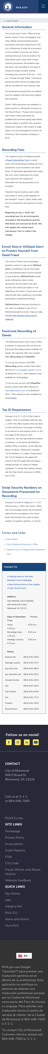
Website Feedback (18, 880)
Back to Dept (12, 21)
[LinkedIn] (27, 742)
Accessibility (14, 844)
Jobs (8, 900)
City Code (12, 863)
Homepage (12, 831)
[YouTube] (36, 742)
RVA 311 (11, 913)
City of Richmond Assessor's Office (22, 544)
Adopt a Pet (13, 906)
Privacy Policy (14, 838)
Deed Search (12, 539)
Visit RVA (12, 926)
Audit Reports (15, 850)
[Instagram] (18, 742)
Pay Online (12, 894)
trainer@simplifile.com (15, 390)
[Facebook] (9, 742)
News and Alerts (17, 919)
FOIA (8, 857)
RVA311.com (14, 818)
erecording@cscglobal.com (27, 370)
